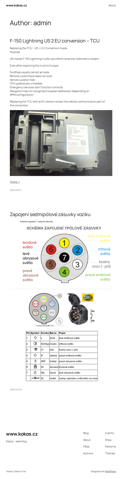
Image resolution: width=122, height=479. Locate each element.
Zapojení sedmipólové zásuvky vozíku (50, 214)
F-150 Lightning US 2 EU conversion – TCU (55, 40)
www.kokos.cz (16, 5)
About (112, 5)
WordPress (110, 471)
